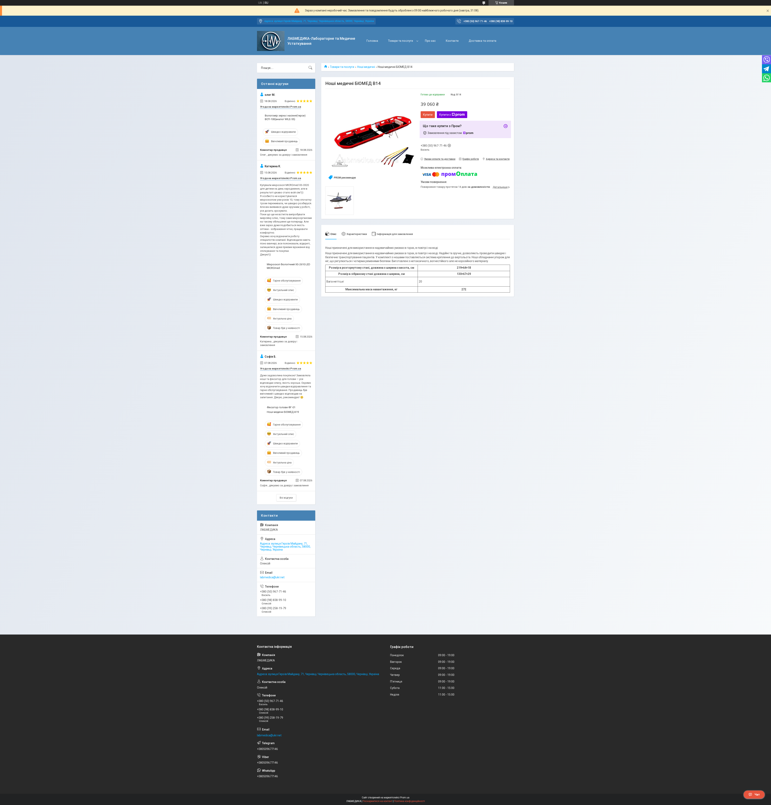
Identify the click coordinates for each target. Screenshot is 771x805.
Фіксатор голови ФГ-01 (281, 407)
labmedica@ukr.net (272, 577)
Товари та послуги (400, 40)
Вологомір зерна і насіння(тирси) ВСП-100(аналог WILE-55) (285, 117)
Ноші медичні (366, 66)
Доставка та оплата (482, 40)
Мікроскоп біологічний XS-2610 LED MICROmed (288, 266)
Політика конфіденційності (409, 801)
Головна (372, 40)
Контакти (452, 40)
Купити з (445, 114)
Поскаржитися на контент (377, 801)
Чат (757, 794)
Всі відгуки (286, 497)
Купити (427, 114)
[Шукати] (310, 68)
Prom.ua (404, 797)
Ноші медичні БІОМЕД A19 (283, 411)
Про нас (430, 40)
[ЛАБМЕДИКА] (271, 41)
